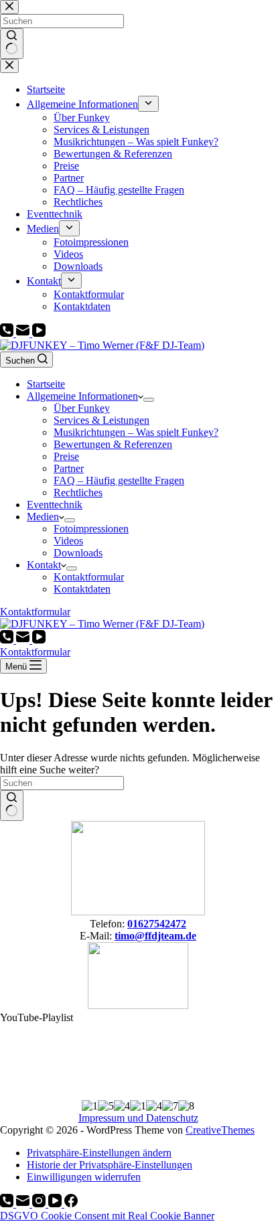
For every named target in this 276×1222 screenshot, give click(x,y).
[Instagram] (40, 1203)
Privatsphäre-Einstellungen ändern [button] (99, 1152)
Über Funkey (82, 408)
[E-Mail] (24, 333)
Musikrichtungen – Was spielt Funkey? (136, 432)
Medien (43, 516)
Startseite (46, 384)
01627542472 (156, 923)
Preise (66, 456)
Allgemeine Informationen (82, 396)
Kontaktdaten (82, 589)
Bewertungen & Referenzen (113, 444)
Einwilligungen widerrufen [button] (84, 1176)
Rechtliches (78, 492)
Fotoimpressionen (91, 528)
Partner (69, 468)
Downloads (78, 552)
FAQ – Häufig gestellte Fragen (119, 480)
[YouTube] (39, 333)
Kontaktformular (89, 577)
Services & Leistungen (101, 420)
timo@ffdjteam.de (155, 935)
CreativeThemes (220, 1130)
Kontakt (44, 564)
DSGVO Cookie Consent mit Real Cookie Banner (107, 1215)
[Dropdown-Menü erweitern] (148, 400)
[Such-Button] (11, 805)
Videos (68, 540)
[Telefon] (8, 333)
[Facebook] (71, 1203)
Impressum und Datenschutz (138, 1118)
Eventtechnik (54, 504)
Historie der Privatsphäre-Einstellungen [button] (109, 1164)
